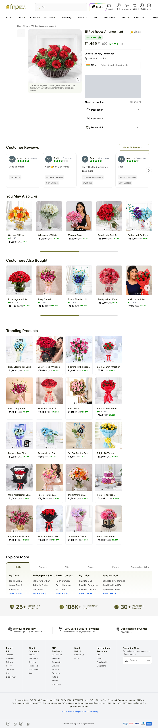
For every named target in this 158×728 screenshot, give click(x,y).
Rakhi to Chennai (87, 589)
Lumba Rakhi (15, 589)
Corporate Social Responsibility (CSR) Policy (79, 711)
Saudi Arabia (102, 662)
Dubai (99, 655)
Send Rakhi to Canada (113, 581)
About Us (32, 655)
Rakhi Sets (61, 589)
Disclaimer (11, 677)
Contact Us (79, 655)
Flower (28, 26)
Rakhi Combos (63, 581)
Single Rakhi (15, 585)
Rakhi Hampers (63, 585)
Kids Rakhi (38, 589)
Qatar (99, 658)
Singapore (101, 666)
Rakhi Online (15, 581)
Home (20, 26)
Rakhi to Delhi (86, 581)
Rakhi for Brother (41, 581)
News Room (34, 669)
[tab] (18, 566)
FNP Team (33, 658)
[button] (9, 17)
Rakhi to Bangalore (88, 585)
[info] (121, 43)
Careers (32, 662)
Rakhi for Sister (40, 585)
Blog (30, 673)
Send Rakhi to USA (112, 585)
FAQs (76, 658)
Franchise (56, 684)
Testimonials (34, 666)
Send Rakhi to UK (111, 589)
